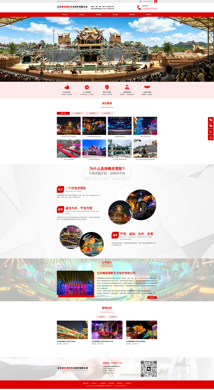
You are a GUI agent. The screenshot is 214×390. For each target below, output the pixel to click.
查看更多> (152, 297)
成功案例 (98, 14)
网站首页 (65, 14)
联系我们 (148, 14)
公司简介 (82, 14)
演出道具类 (107, 113)
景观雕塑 (92, 113)
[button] (208, 49)
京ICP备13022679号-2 (120, 386)
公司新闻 (101, 317)
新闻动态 (132, 14)
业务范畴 (115, 14)
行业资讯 (113, 317)
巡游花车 (78, 113)
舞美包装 (63, 113)
